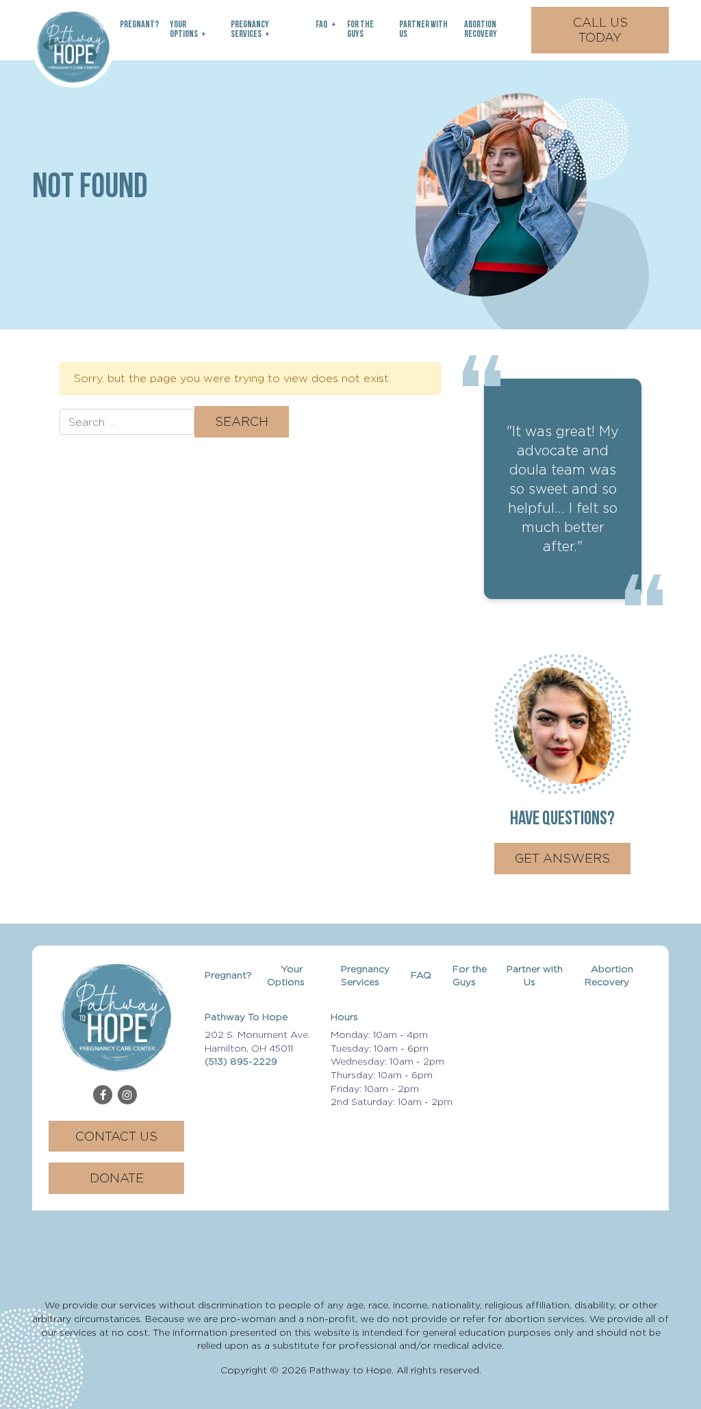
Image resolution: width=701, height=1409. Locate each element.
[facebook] (102, 1094)
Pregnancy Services (250, 30)
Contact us (116, 1136)
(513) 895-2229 (241, 1061)
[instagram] (127, 1094)
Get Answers (562, 858)
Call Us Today (600, 30)
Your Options (184, 30)
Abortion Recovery (480, 30)
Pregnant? (139, 25)
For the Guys (360, 30)
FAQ (322, 25)
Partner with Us (423, 30)
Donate (117, 1177)
